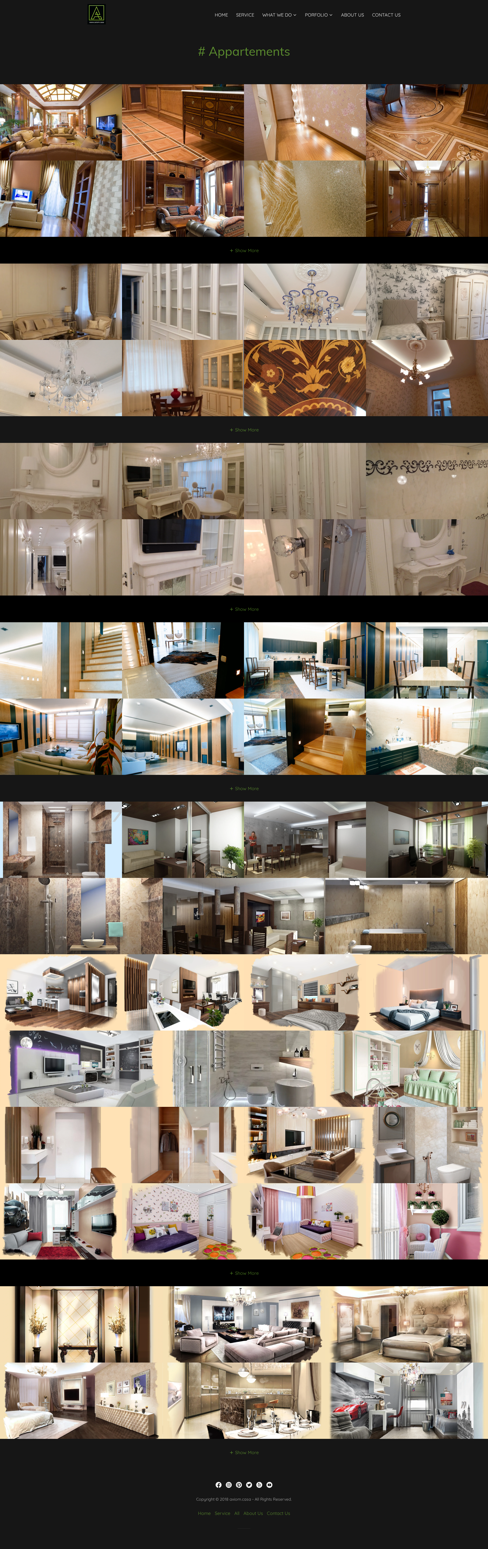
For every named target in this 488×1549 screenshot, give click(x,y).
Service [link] (245, 15)
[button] (279, 15)
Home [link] (221, 15)
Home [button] (204, 1513)
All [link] (236, 1513)
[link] (96, 14)
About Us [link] (352, 15)
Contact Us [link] (386, 15)
